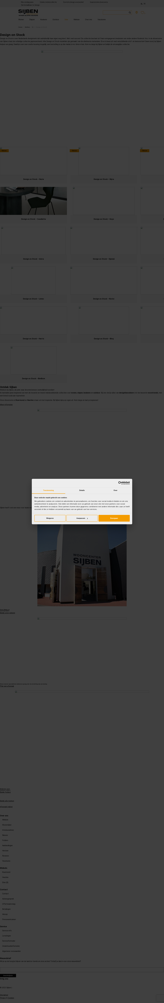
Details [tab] (82, 490)
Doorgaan (114, 518)
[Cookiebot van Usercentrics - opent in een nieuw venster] (120, 483)
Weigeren (50, 518)
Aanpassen (80, 518)
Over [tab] (115, 490)
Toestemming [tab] (48, 490)
